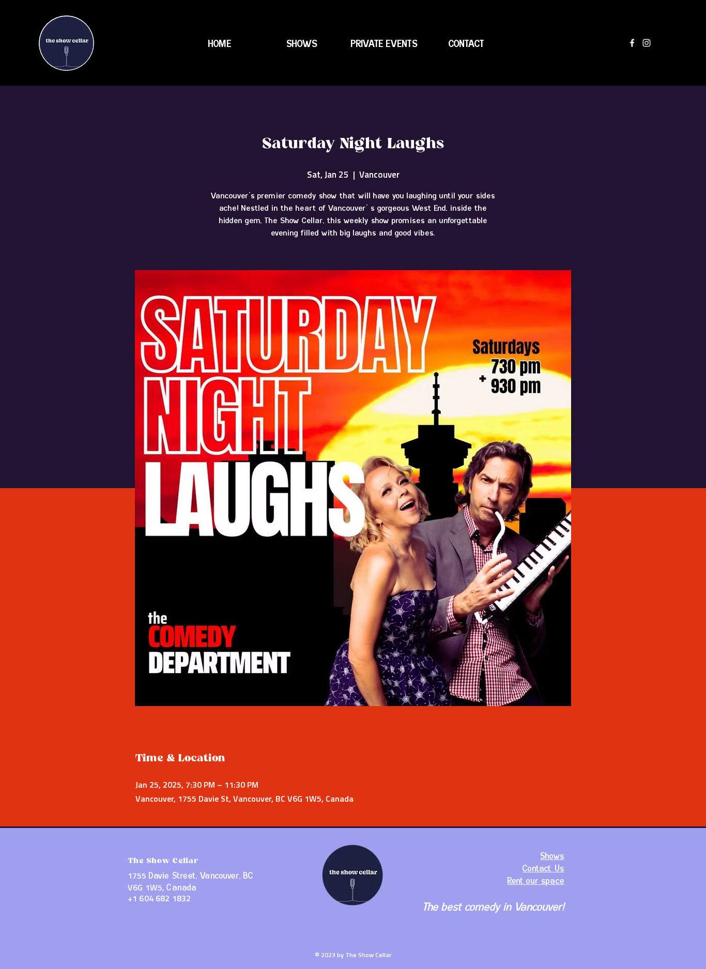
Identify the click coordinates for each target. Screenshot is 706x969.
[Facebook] (632, 43)
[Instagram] (646, 43)
